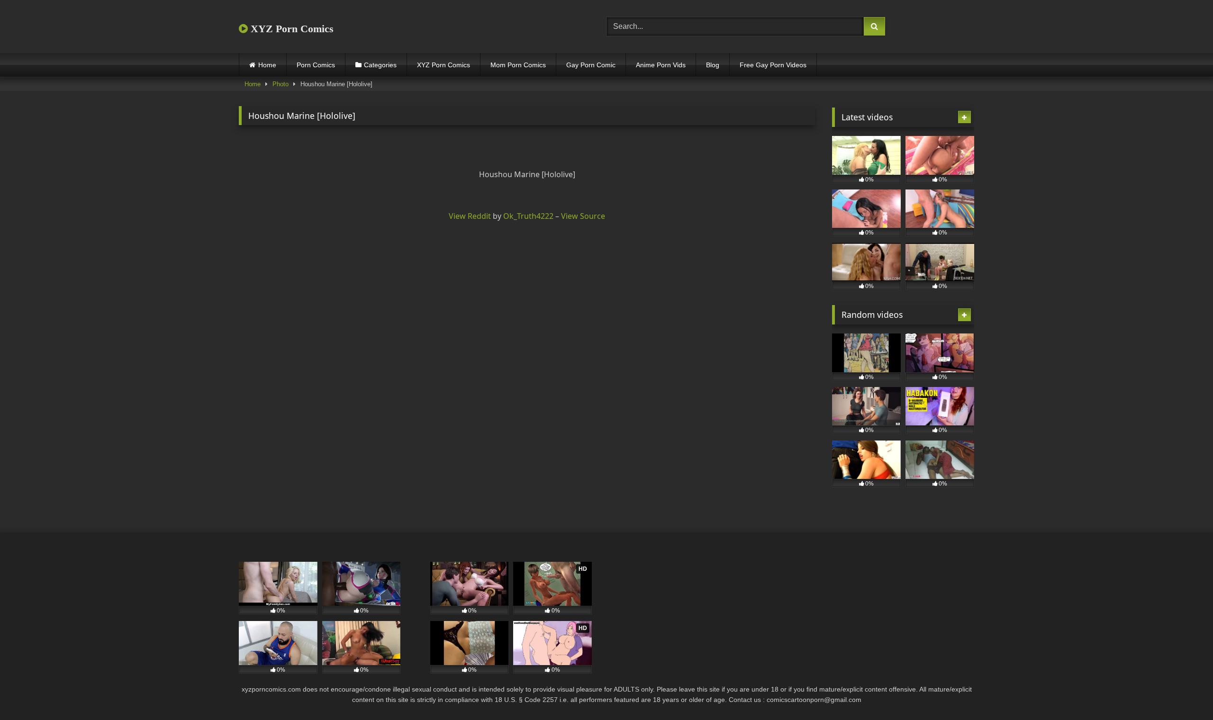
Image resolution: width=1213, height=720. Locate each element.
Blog (712, 65)
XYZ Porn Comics (291, 29)
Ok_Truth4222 (528, 216)
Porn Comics (316, 65)
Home (267, 65)
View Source (583, 216)
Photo (280, 84)
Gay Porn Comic (591, 65)
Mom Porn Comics (518, 65)
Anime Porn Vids (661, 65)
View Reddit (470, 216)
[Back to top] (1183, 692)
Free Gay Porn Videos (773, 65)
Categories (380, 65)
